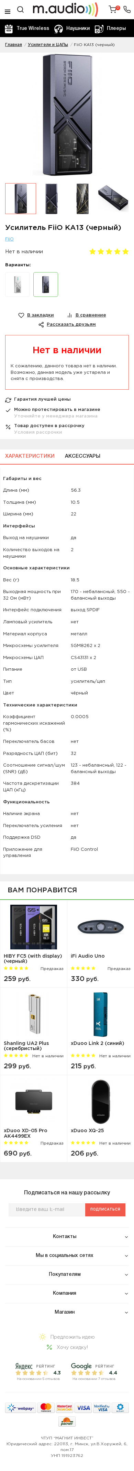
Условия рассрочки (38, 432)
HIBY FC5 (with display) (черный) (33, 958)
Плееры (116, 28)
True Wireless (32, 28)
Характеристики (30, 456)
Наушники (78, 28)
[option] (67, 118)
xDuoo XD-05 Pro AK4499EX (25, 1133)
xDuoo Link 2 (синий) (97, 1043)
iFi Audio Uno (88, 956)
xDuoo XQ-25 (87, 1131)
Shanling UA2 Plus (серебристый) (26, 1046)
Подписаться (105, 1209)
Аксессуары (82, 456)
